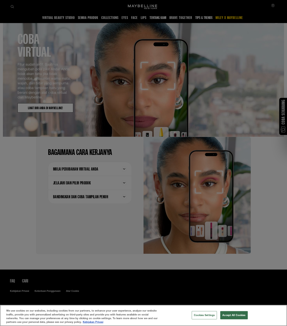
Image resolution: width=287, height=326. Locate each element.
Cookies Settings (204, 315)
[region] (143, 315)
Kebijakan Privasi (93, 321)
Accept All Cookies (233, 315)
